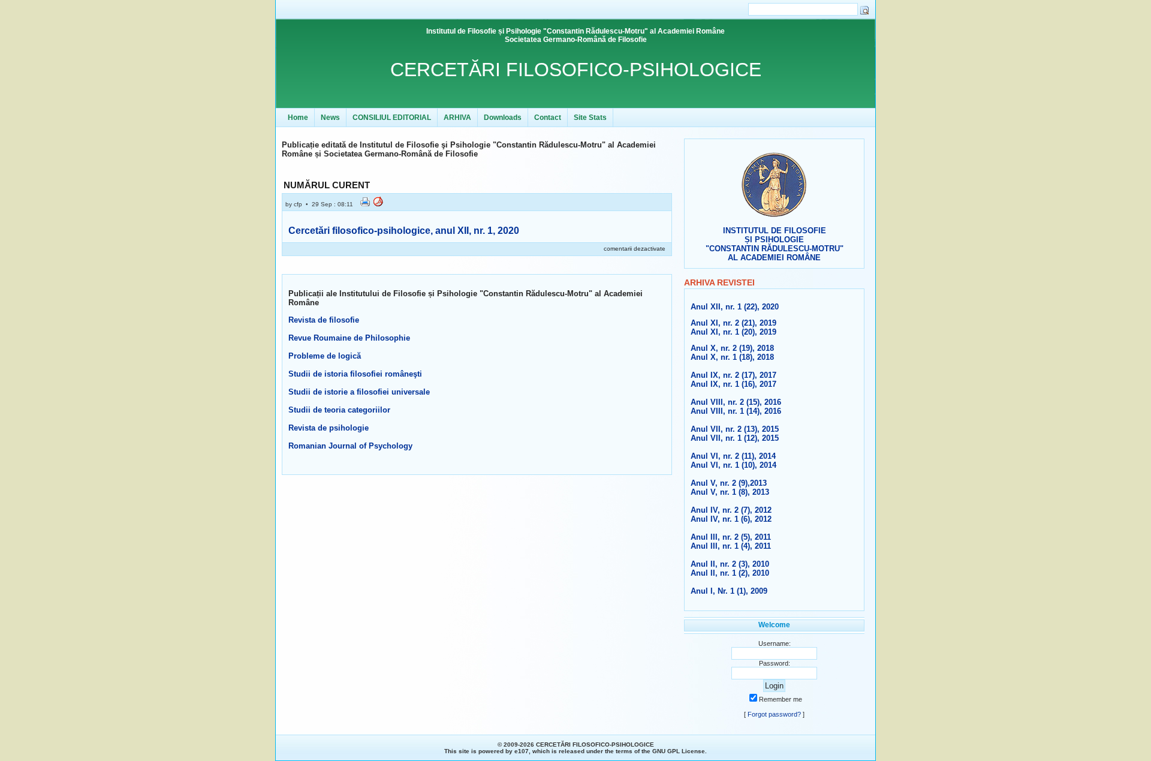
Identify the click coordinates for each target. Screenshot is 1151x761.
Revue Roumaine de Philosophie (349, 337)
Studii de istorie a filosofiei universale (359, 391)
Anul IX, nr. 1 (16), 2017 (733, 384)
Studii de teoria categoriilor (339, 409)
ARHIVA (457, 117)
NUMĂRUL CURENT (327, 185)
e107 (521, 751)
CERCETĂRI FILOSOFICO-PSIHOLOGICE (575, 69)
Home (298, 117)
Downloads (503, 117)
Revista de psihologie (328, 427)
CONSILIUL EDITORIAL (391, 117)
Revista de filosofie (323, 319)
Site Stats (590, 117)
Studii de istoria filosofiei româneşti (355, 373)
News (330, 117)
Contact (547, 117)
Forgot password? (774, 714)
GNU (658, 751)
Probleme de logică (324, 355)
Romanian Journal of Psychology (350, 445)
